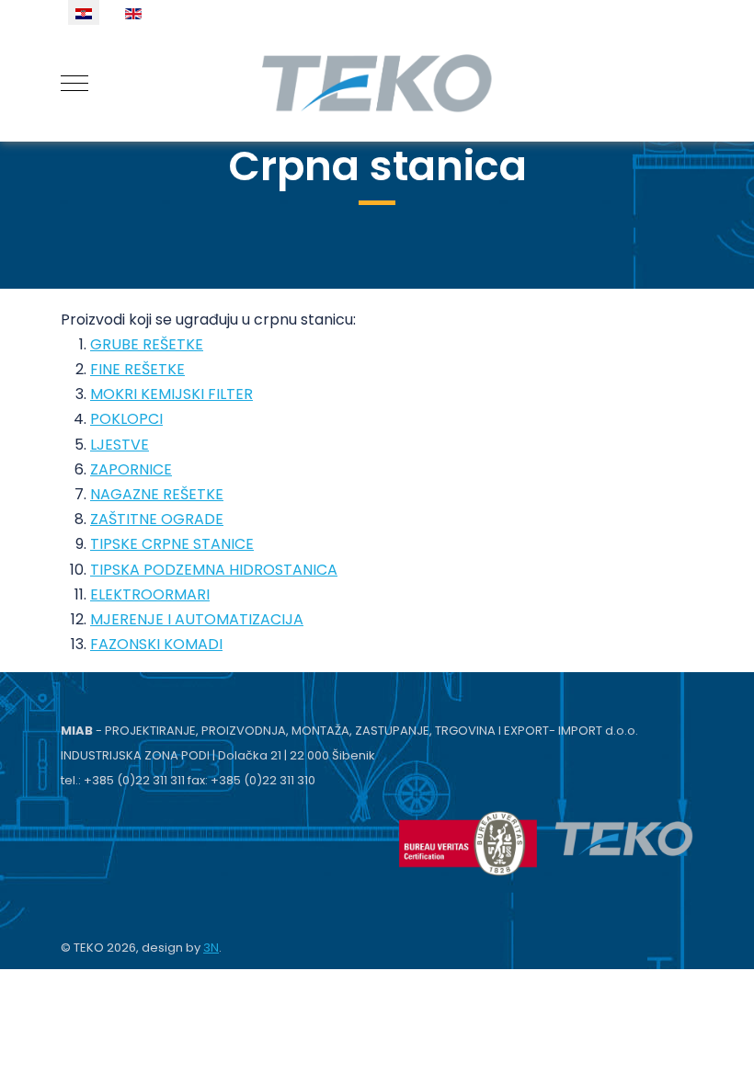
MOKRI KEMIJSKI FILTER (171, 394)
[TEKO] (377, 83)
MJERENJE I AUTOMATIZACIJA (196, 619)
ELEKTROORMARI (150, 594)
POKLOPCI (126, 418)
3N (211, 947)
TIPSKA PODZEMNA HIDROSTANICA (213, 569)
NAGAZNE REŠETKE (156, 494)
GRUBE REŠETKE (146, 344)
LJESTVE (119, 444)
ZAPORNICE (131, 469)
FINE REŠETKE (137, 369)
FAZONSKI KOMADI (156, 644)
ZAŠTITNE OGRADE (156, 519)
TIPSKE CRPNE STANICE (172, 543)
